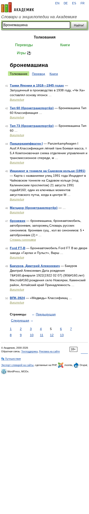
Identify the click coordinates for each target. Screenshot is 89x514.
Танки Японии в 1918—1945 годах (37, 85)
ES (74, 3)
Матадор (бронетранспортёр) (34, 208)
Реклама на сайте (49, 351)
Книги (65, 45)
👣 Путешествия (11, 358)
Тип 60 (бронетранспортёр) (32, 108)
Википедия (17, 99)
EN (57, 3)
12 (52, 335)
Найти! (79, 25)
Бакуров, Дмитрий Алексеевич (35, 266)
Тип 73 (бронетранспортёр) (32, 126)
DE (66, 3)
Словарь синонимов (23, 239)
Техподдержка (29, 351)
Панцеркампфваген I (26, 143)
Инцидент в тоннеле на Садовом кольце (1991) (47, 171)
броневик (17, 220)
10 (32, 335)
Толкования (44, 37)
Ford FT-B (17, 248)
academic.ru (17, 7)
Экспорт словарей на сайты (17, 365)
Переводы (24, 45)
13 (62, 335)
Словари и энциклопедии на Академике (39, 17)
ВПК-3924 (17, 298)
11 (41, 335)
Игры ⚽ (24, 53)
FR (82, 3)
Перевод (38, 74)
